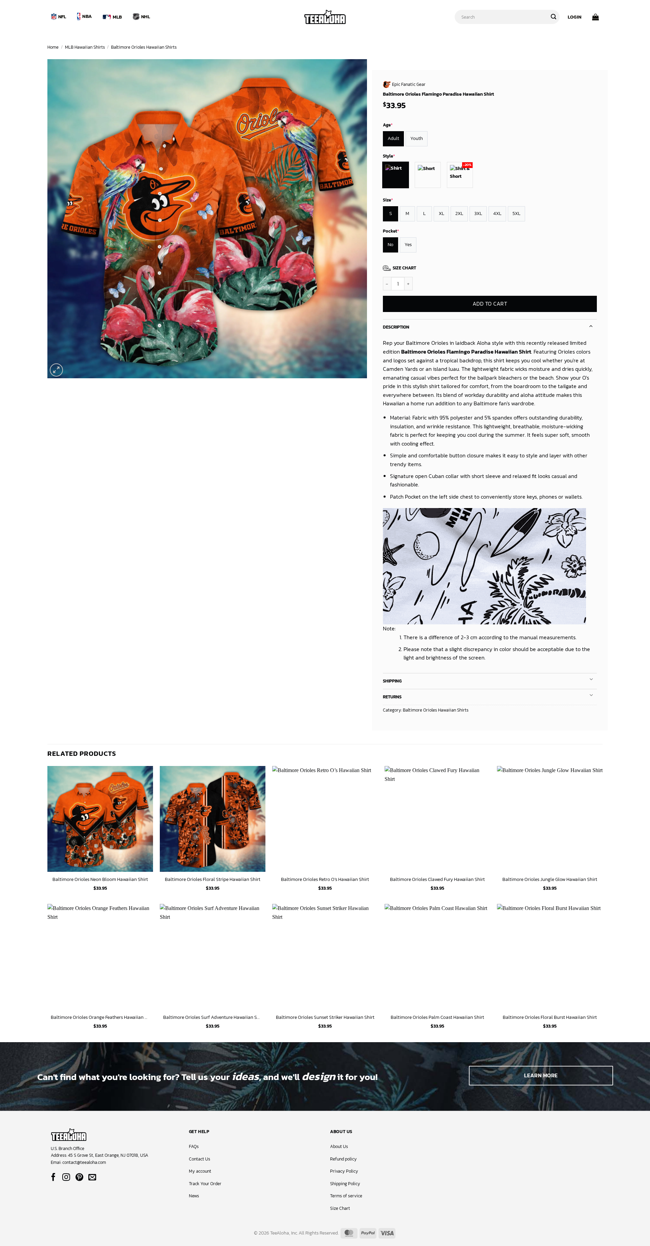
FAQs (194, 1146)
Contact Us (199, 1159)
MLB (117, 17)
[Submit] (553, 17)
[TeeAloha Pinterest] (79, 1177)
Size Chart (340, 1208)
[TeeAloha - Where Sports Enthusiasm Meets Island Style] (325, 17)
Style (389, 156)
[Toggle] (591, 325)
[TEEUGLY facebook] (53, 1177)
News (194, 1196)
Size (388, 200)
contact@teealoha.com (84, 1162)
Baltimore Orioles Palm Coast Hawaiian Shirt (437, 1017)
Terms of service (346, 1196)
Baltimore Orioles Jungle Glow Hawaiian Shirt (549, 879)
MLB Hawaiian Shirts (85, 47)
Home (53, 47)
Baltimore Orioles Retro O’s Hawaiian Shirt (325, 879)
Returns (392, 697)
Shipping (392, 681)
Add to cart (490, 304)
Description (396, 327)
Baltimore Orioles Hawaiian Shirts (144, 47)
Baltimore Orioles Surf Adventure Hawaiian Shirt (212, 1017)
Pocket (391, 231)
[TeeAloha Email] (92, 1177)
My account (200, 1171)
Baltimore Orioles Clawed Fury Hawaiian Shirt (437, 879)
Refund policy (343, 1159)
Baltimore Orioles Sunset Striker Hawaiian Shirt (325, 1017)
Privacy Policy (344, 1171)
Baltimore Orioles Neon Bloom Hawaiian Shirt (100, 879)
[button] (574, 16)
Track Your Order (205, 1183)
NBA (87, 16)
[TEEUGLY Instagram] (66, 1177)
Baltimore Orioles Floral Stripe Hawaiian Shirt (212, 879)
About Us (339, 1146)
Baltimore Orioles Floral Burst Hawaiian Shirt (550, 1017)
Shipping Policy (345, 1183)
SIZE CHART (404, 268)
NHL (145, 16)
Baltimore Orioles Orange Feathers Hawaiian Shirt (100, 1017)
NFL (62, 16)
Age (388, 125)
